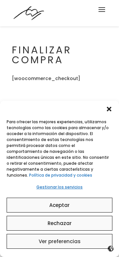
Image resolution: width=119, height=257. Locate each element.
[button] (109, 109)
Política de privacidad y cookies (60, 175)
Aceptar (59, 205)
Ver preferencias (60, 241)
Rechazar (60, 223)
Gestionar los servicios (59, 187)
